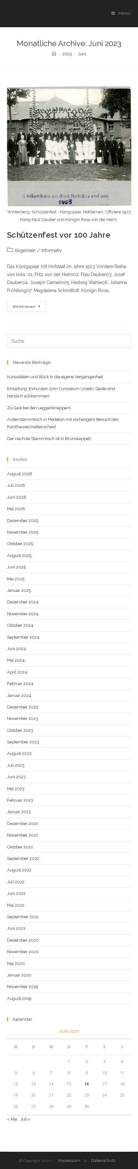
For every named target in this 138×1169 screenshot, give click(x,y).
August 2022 (19, 870)
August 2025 (19, 555)
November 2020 (23, 951)
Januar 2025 (19, 590)
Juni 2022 (16, 893)
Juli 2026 (16, 485)
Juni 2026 (16, 497)
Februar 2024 (20, 683)
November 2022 (22, 835)
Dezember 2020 (23, 940)
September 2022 (23, 858)
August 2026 (19, 473)
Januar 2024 (19, 695)
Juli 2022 (15, 881)
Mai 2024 (16, 660)
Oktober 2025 (20, 543)
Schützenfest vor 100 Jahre (59, 235)
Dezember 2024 (23, 602)
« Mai (12, 1119)
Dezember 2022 (22, 823)
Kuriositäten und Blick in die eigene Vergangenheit (55, 376)
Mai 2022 (15, 905)
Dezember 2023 (22, 707)
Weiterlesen (29, 308)
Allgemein (25, 250)
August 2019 (19, 998)
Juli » (25, 1119)
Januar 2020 (19, 975)
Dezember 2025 (22, 520)
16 (86, 1084)
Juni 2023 (16, 776)
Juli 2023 (15, 765)
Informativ (51, 250)
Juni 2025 (16, 567)
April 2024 (17, 672)
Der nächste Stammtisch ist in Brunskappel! (49, 438)
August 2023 (19, 753)
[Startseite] (54, 54)
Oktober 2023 (20, 730)
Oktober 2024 (20, 625)
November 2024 (23, 613)
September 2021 (23, 916)
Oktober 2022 (20, 847)
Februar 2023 (20, 800)
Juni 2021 (16, 928)
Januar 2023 (19, 811)
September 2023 (23, 742)
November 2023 (22, 718)
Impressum (69, 1160)
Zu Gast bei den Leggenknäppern (39, 407)
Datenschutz (103, 1160)
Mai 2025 (15, 578)
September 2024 (23, 637)
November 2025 (22, 532)
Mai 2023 (15, 788)
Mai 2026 (16, 508)
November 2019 (22, 986)
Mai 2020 (16, 963)
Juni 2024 (16, 648)
